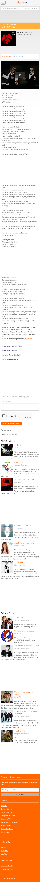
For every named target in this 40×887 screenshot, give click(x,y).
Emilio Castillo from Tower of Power (26, 712)
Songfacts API (6, 819)
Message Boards (7, 866)
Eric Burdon (19, 731)
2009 (31, 32)
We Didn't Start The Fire (24, 479)
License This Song (23, 35)
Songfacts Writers (7, 869)
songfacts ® (7, 56)
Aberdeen (18, 462)
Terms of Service (6, 809)
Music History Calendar (9, 822)
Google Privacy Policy (8, 816)
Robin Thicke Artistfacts (10, 359)
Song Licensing (6, 825)
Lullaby (17, 445)
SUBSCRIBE (20, 794)
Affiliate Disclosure (7, 829)
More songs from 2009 (9, 350)
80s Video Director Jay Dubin (24, 693)
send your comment (11, 423)
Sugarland (18, 617)
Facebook (4, 847)
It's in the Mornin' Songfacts (11, 355)
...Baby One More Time (24, 543)
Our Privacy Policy (7, 812)
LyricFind (28, 339)
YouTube (4, 854)
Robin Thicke (9, 27)
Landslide (18, 562)
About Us (4, 806)
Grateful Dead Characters (25, 631)
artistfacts (18, 56)
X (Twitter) (4, 851)
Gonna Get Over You (22, 525)
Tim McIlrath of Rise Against (26, 645)
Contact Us (5, 832)
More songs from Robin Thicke (12, 346)
